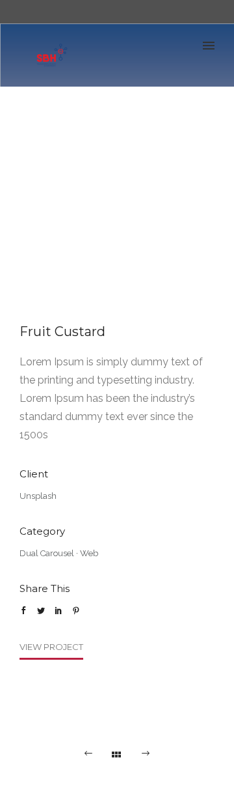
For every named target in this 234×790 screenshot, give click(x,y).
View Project (51, 647)
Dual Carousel (47, 553)
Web (89, 553)
